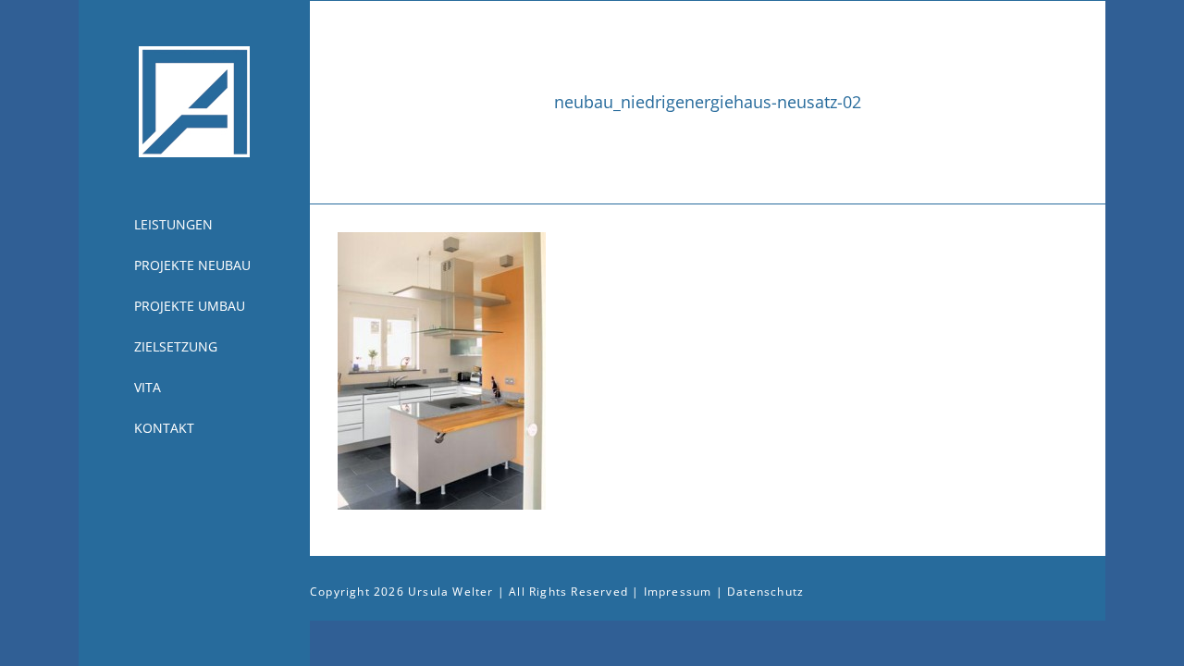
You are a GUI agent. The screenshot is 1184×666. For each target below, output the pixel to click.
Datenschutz (765, 591)
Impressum (678, 591)
